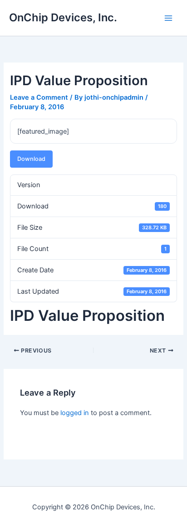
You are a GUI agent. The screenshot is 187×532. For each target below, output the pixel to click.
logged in (74, 413)
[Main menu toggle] (168, 18)
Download (31, 158)
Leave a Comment (39, 97)
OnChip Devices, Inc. (63, 17)
